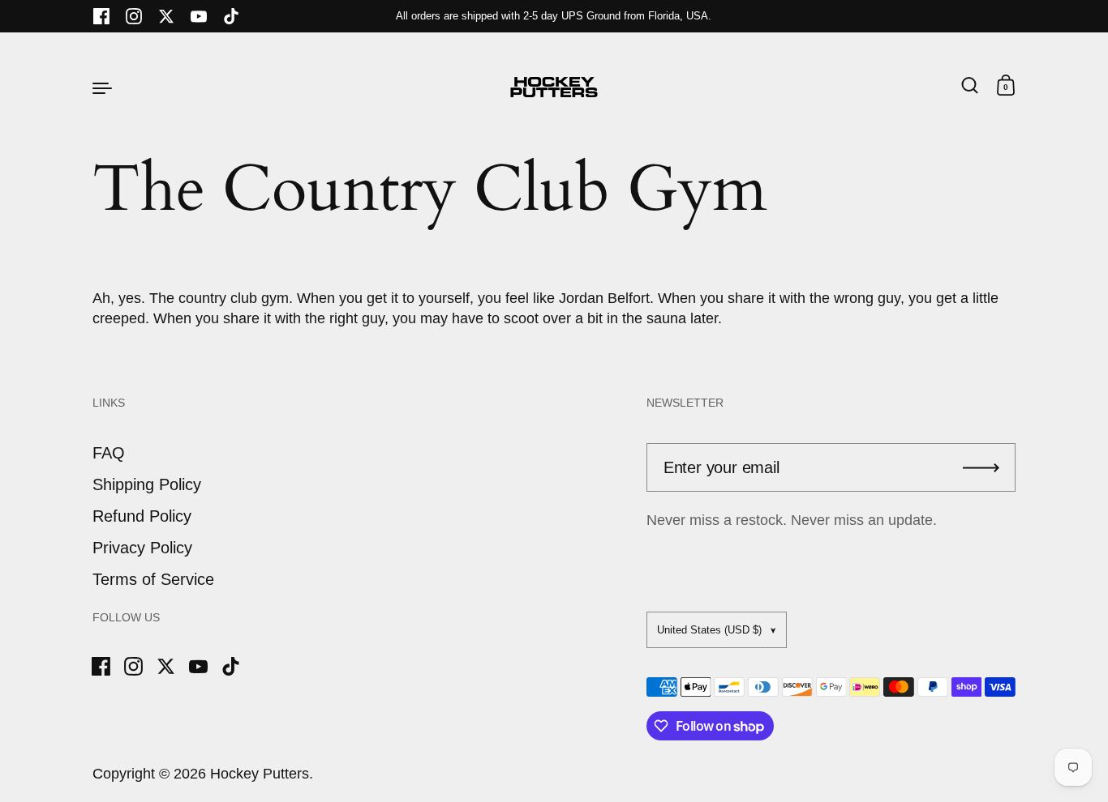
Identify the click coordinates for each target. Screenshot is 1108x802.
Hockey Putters (259, 774)
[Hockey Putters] (553, 87)
